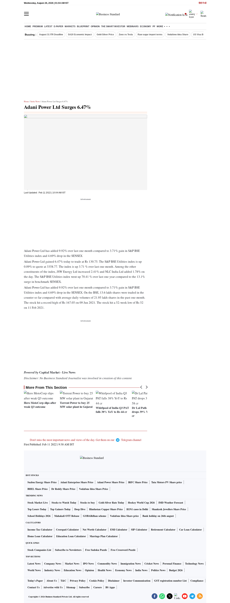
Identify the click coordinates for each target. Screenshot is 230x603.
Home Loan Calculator (39, 536)
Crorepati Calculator (67, 529)
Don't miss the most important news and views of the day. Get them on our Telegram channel (85, 440)
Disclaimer (113, 580)
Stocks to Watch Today (64, 502)
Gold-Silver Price (105, 34)
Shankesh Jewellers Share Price (169, 509)
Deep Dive (79, 509)
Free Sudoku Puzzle (96, 550)
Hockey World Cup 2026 (141, 502)
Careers (97, 587)
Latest (48, 26)
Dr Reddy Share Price (63, 489)
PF (154, 26)
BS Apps (110, 587)
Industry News (52, 570)
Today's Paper (35, 580)
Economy (145, 26)
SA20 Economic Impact (80, 34)
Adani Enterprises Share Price (76, 482)
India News (35, 101)
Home (28, 26)
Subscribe (84, 587)
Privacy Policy (78, 580)
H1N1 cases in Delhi (137, 509)
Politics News (158, 570)
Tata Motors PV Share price (166, 482)
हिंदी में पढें (202, 3)
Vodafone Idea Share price (124, 516)
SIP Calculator (139, 529)
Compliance (196, 580)
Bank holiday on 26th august (158, 516)
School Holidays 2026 (38, 516)
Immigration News (131, 563)
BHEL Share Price (37, 489)
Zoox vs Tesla (126, 34)
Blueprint (83, 26)
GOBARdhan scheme (94, 516)
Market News (72, 563)
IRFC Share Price (138, 482)
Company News (52, 563)
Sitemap (70, 587)
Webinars (133, 26)
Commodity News (107, 563)
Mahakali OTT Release (66, 516)
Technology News (194, 563)
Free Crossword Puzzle (123, 550)
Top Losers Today (36, 509)
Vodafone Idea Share (177, 34)
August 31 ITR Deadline (51, 34)
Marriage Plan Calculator (104, 536)
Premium (38, 26)
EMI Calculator (118, 529)
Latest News (33, 563)
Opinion (95, 26)
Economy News (123, 570)
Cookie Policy (96, 580)
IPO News (88, 563)
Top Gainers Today (60, 509)
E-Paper (58, 26)
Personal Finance (172, 563)
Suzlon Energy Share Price (42, 482)
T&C (63, 580)
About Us (52, 580)
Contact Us (33, 587)
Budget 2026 (176, 570)
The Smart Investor (113, 26)
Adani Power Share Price (110, 482)
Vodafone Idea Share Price (93, 489)
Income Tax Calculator (39, 529)
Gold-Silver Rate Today (111, 502)
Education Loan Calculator (71, 536)
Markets (70, 26)
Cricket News (151, 563)
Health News (104, 570)
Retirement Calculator (163, 529)
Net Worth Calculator (94, 529)
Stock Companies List (39, 550)
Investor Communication (136, 580)
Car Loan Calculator (190, 529)
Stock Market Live (37, 502)
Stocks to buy (87, 502)
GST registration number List (170, 580)
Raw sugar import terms (150, 34)
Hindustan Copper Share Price (106, 509)
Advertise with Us (53, 587)
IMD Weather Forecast (170, 502)
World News (34, 570)
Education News (72, 570)
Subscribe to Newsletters (68, 550)
